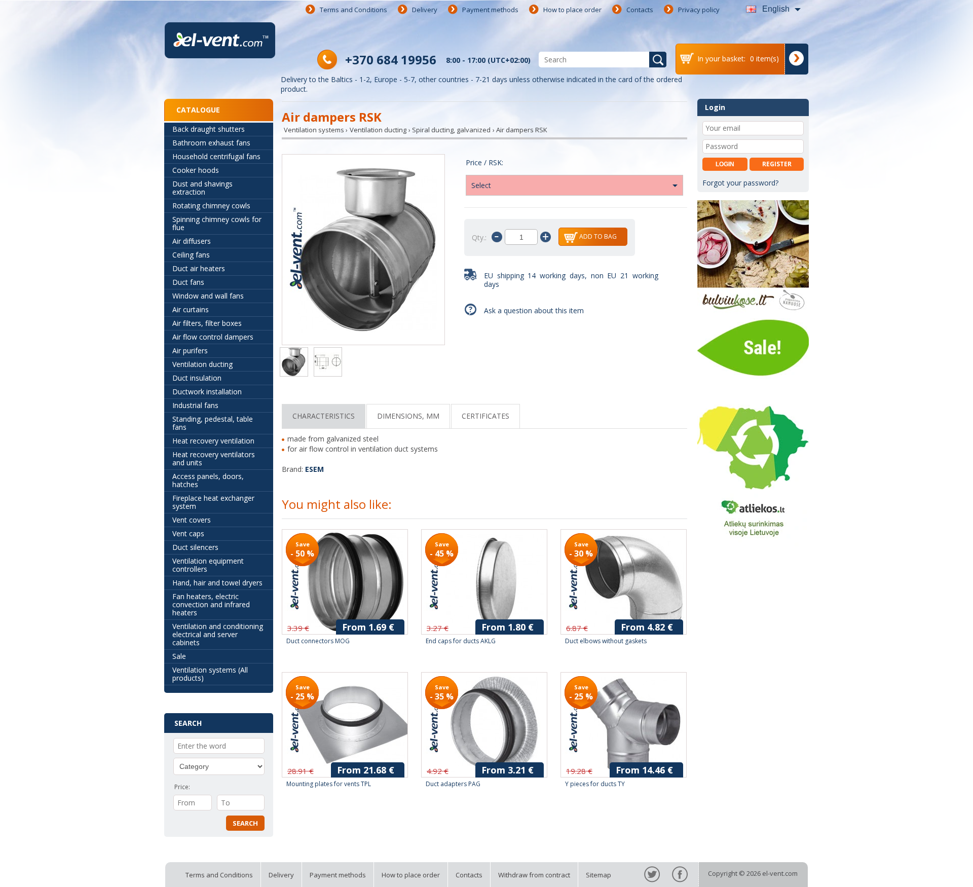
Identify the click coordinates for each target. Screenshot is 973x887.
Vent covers (191, 520)
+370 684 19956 (390, 59)
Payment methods (490, 9)
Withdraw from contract (534, 874)
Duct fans (188, 282)
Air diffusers (191, 241)
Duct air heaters (198, 268)
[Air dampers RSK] (363, 251)
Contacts (639, 9)
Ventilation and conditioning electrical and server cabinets (217, 634)
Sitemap (598, 874)
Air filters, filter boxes (207, 323)
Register (777, 164)
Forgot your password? (740, 183)
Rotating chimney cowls (211, 205)
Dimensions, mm (408, 416)
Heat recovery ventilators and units (213, 458)
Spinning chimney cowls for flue (216, 223)
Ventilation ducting (202, 364)
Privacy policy (699, 9)
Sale (179, 656)
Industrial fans (195, 405)
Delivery (424, 9)
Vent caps (188, 533)
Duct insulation (196, 378)
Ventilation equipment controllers (208, 565)
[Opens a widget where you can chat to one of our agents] (935, 869)
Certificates (485, 416)
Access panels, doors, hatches (208, 480)
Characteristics (323, 416)
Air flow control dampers (212, 337)
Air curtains (190, 309)
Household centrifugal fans (216, 156)
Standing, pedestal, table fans (212, 423)
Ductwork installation (207, 391)
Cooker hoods (195, 170)
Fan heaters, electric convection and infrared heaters (211, 604)
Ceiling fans (191, 255)
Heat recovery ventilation (213, 441)
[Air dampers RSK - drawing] (328, 363)
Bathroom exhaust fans (211, 142)
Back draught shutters (208, 129)
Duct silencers (195, 547)
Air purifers (190, 350)
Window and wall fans (208, 296)
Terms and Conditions (353, 9)
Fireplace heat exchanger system (213, 502)
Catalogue (198, 110)
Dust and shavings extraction (202, 188)
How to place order (572, 9)
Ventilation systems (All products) (210, 674)
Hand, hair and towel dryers (217, 582)
